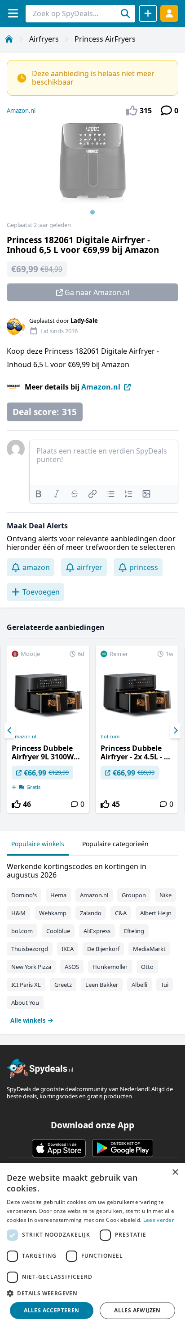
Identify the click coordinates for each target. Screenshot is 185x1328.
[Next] (175, 730)
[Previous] (9, 730)
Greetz (63, 985)
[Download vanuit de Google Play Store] (122, 1148)
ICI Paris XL (26, 985)
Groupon (134, 895)
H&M (18, 913)
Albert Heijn (156, 913)
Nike (165, 895)
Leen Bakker (101, 985)
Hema (58, 895)
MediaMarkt (149, 949)
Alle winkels (27, 1020)
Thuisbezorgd (29, 949)
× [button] (175, 1172)
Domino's (24, 895)
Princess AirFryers (105, 39)
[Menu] (13, 13)
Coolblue (58, 931)
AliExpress (97, 931)
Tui (164, 985)
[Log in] (169, 13)
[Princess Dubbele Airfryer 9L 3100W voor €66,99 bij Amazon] (48, 729)
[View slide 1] (92, 172)
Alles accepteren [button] (51, 1310)
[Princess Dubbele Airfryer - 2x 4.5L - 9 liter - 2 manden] (137, 729)
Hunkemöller (110, 967)
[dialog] (92, 1245)
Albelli (139, 985)
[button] (92, 1293)
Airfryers (44, 39)
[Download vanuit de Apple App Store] (59, 1148)
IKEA (68, 949)
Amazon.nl (21, 110)
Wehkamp (52, 913)
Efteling (134, 931)
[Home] (8, 38)
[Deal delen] (148, 13)
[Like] (16, 804)
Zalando (90, 913)
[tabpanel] (92, 941)
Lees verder (158, 1220)
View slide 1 (92, 212)
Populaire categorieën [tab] (115, 844)
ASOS (72, 967)
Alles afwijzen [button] (137, 1310)
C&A (121, 913)
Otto (147, 967)
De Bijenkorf (103, 949)
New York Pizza (31, 967)
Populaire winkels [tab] (37, 844)
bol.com (110, 736)
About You (25, 1002)
